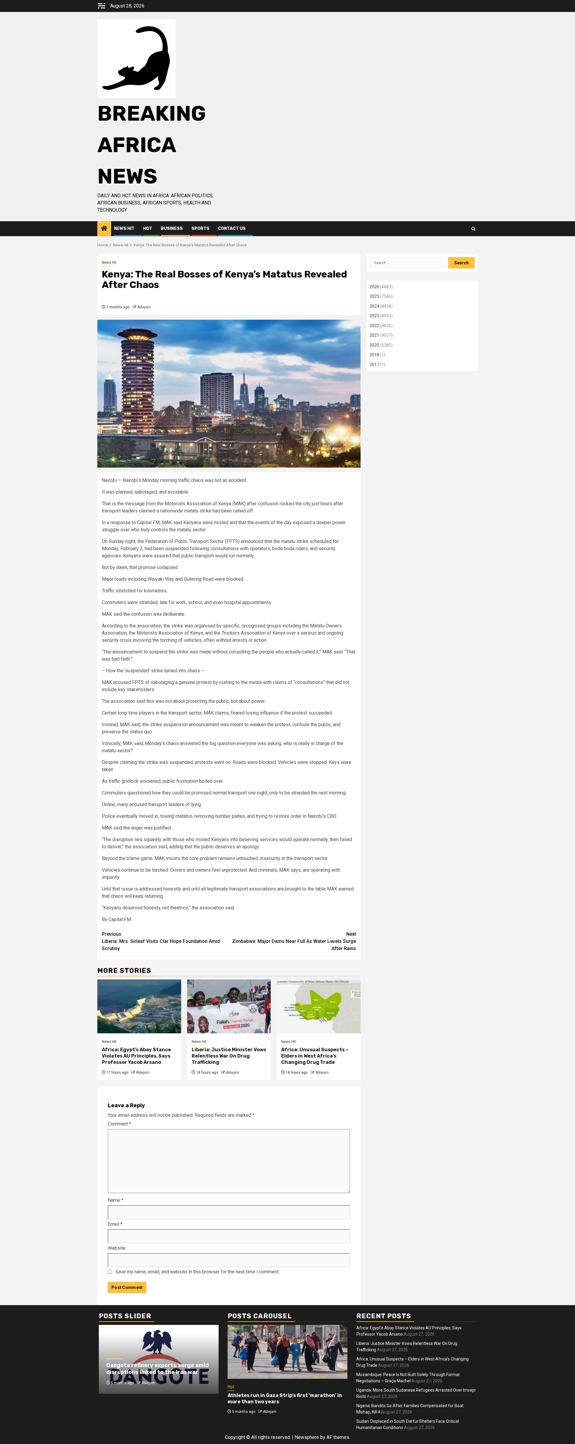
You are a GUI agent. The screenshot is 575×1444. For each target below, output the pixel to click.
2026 (374, 286)
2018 (374, 354)
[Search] (473, 229)
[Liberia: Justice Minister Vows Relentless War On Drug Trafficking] (229, 1006)
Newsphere (307, 1437)
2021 (374, 335)
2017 (374, 364)
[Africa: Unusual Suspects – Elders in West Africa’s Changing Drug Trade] (319, 1006)
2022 (374, 325)
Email (115, 1224)
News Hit (124, 228)
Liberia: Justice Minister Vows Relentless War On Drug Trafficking (229, 1056)
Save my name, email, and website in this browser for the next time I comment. (197, 1272)
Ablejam (144, 307)
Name (115, 1200)
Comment (119, 1124)
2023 (374, 315)
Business (172, 228)
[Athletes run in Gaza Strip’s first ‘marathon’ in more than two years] (287, 1352)
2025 (374, 296)
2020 (374, 345)
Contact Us (232, 228)
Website (116, 1248)
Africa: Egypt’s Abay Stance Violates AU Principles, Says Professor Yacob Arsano (136, 1056)
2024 (374, 306)
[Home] (104, 229)
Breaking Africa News (151, 145)
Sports (200, 228)
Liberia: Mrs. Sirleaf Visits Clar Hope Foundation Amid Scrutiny (161, 941)
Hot (147, 228)
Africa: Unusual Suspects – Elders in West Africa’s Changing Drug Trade (314, 1056)
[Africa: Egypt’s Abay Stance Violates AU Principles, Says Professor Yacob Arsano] (139, 1006)
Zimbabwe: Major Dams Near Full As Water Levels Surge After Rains (294, 941)
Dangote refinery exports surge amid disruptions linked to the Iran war (157, 1368)
